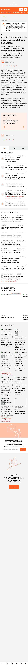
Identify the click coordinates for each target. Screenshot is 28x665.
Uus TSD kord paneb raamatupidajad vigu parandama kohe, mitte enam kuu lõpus (15, 177)
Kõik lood (8, 12)
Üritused (23, 12)
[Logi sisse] (25, 663)
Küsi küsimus (16, 12)
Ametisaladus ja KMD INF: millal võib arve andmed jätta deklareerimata (10, 121)
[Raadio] (12, 663)
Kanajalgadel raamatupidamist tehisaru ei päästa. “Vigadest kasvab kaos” (20, 367)
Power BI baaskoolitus (7, 317)
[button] (10, 449)
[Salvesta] (26, 156)
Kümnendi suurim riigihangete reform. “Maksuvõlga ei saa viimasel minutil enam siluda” (10, 260)
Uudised (7, 173)
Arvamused (18, 359)
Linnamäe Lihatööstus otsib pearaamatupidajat (20, 411)
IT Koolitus (4, 315)
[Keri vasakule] (4, 127)
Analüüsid (8, 156)
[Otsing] (16, 663)
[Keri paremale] (23, 127)
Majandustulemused (11, 183)
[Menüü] (2, 663)
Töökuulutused (19, 406)
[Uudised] (7, 663)
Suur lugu (4, 215)
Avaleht (3, 12)
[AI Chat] (21, 663)
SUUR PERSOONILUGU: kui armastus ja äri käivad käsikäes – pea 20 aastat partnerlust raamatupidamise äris (12, 219)
